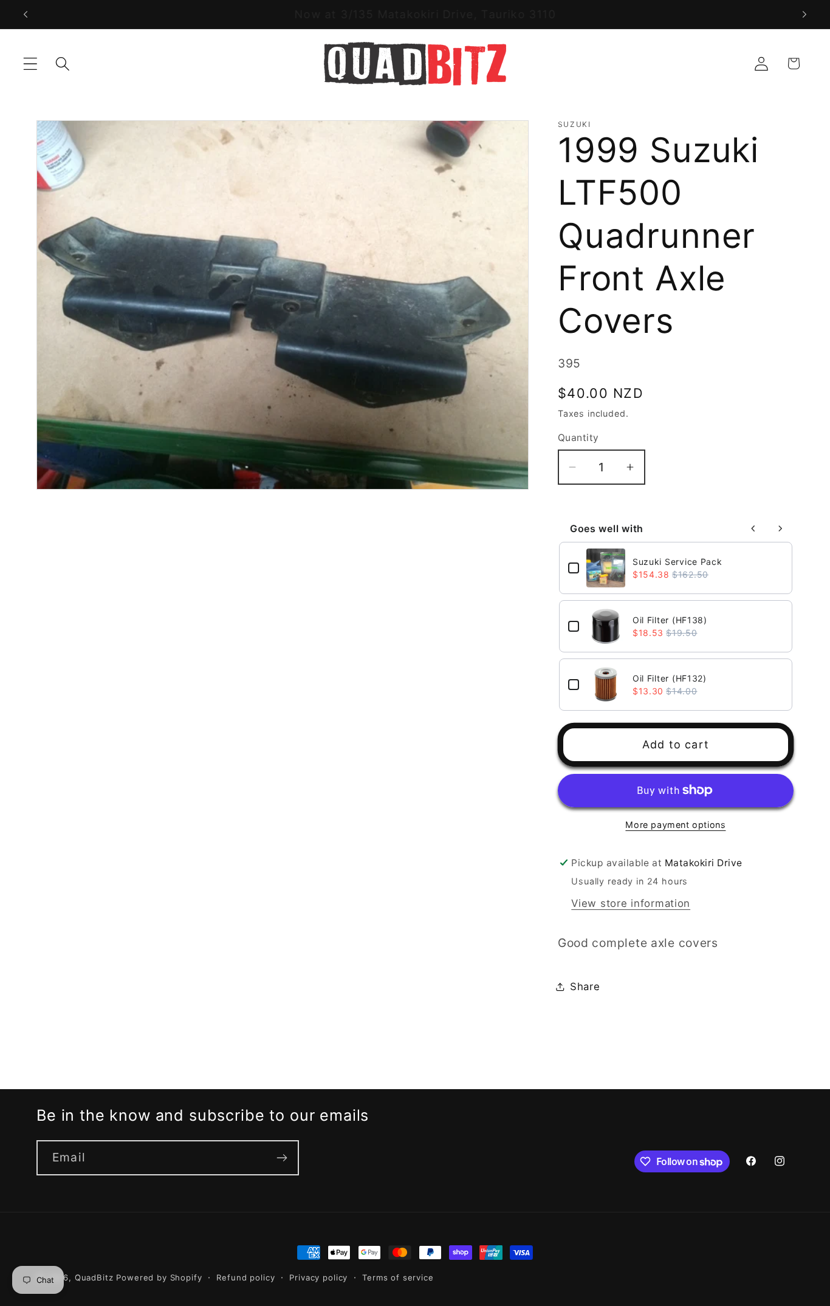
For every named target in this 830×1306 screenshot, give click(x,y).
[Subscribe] (282, 1157)
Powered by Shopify (159, 1277)
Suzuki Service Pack (677, 561)
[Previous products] (753, 528)
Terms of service (397, 1277)
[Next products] (780, 528)
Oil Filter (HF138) (670, 620)
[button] (31, 63)
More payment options (675, 824)
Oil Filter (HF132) (670, 678)
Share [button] (585, 986)
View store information (630, 903)
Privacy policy (318, 1277)
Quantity (578, 437)
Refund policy (245, 1277)
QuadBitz (94, 1277)
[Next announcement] (804, 15)
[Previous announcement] (25, 15)
